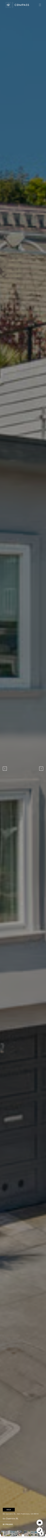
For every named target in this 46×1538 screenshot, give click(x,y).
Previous (5, 769)
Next (41, 769)
